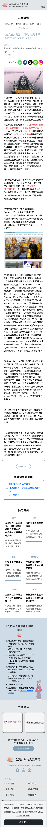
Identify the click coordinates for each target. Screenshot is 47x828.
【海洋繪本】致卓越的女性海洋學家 (24, 489)
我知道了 (23, 822)
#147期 (8, 55)
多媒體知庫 (33, 789)
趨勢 (18, 24)
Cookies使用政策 (23, 815)
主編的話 (9, 24)
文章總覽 (9, 789)
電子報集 (9, 795)
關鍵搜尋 (32, 795)
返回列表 (22, 466)
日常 (32, 24)
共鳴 (39, 24)
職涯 (25, 24)
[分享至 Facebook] (25, 62)
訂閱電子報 (23, 748)
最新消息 (32, 783)
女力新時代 (14, 495)
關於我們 (9, 783)
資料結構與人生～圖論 (19, 483)
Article (23, 28)
